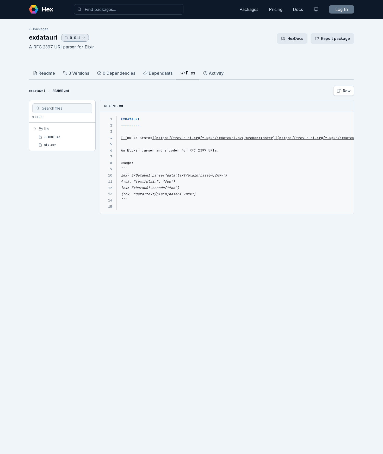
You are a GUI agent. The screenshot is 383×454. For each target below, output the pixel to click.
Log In (341, 9)
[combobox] (128, 9)
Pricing (275, 9)
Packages (248, 9)
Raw (347, 91)
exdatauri (43, 37)
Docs (298, 9)
